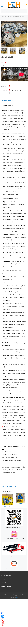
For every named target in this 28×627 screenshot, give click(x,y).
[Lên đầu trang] (26, 620)
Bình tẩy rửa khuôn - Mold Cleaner (10, 491)
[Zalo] (2, 612)
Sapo (17, 597)
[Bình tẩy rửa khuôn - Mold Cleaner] (7, 499)
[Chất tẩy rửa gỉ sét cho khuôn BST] (20, 498)
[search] (3, 11)
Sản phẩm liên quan (9, 486)
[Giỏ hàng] (25, 5)
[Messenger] (2, 616)
